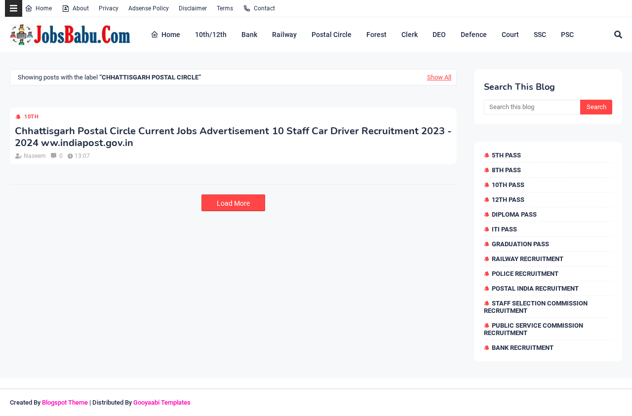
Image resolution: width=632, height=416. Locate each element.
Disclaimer (193, 8)
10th (31, 116)
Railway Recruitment (527, 259)
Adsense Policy (148, 8)
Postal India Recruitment (535, 288)
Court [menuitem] (510, 34)
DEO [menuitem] (439, 34)
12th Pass (508, 199)
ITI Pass (504, 229)
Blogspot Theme (65, 402)
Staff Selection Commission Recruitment (536, 307)
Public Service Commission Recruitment (533, 329)
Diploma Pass (514, 214)
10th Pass (508, 185)
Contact (264, 8)
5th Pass (506, 155)
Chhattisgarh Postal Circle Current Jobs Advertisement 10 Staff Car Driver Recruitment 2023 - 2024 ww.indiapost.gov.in (233, 137)
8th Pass (506, 170)
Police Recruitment (525, 273)
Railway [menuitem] (284, 34)
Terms (225, 8)
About (81, 8)
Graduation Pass (520, 244)
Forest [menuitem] (376, 34)
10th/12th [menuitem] (211, 34)
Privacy (108, 8)
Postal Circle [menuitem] (332, 34)
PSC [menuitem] (567, 34)
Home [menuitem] (170, 34)
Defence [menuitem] (474, 34)
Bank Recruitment (522, 347)
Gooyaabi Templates (162, 402)
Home (44, 8)
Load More (233, 203)
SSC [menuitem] (540, 34)
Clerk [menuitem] (409, 34)
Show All (439, 77)
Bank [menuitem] (249, 34)
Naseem (35, 155)
